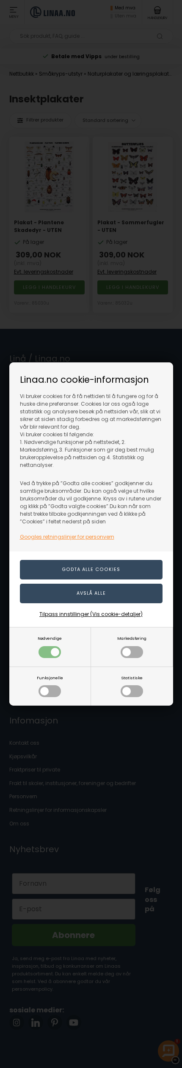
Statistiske (132, 678)
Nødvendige (50, 638)
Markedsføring (131, 638)
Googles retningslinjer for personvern (67, 536)
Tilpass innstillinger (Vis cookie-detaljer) (91, 614)
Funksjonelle (50, 678)
